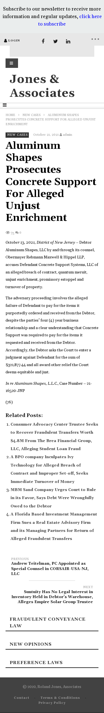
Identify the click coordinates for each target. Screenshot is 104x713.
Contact (21, 698)
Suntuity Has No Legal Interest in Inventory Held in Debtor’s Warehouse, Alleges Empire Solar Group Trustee (52, 595)
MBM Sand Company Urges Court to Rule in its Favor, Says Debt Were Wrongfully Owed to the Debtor (53, 498)
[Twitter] (55, 41)
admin (67, 135)
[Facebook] (43, 41)
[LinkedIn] (68, 41)
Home (10, 115)
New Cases (31, 115)
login (14, 40)
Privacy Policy (52, 703)
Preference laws (36, 662)
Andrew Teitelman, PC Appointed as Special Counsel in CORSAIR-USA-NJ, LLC (49, 567)
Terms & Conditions (60, 698)
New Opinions (31, 644)
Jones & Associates (42, 86)
